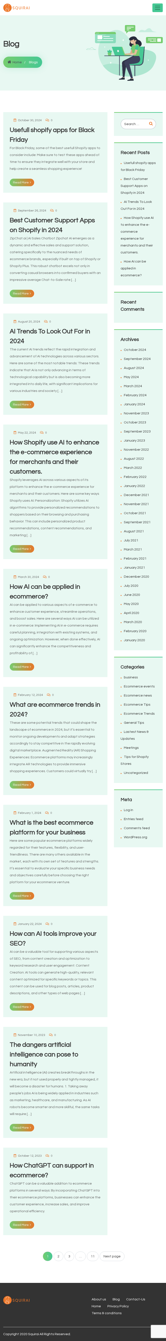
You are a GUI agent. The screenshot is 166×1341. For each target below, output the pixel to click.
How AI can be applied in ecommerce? (133, 268)
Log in (128, 810)
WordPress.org (135, 837)
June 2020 (132, 595)
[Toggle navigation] (157, 7)
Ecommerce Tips (137, 704)
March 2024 (133, 386)
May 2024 (131, 377)
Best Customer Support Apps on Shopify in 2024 (134, 185)
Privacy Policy (118, 1306)
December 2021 (136, 495)
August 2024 (134, 368)
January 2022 (134, 486)
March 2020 (133, 622)
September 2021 (137, 522)
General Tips (134, 722)
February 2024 (135, 395)
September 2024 (137, 359)
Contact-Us (135, 1299)
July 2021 (131, 540)
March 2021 (133, 549)
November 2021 (136, 504)
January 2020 (134, 640)
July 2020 (131, 585)
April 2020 (131, 613)
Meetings (131, 747)
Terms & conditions (107, 1313)
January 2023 (134, 440)
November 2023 (136, 413)
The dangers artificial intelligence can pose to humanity (44, 1054)
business (131, 677)
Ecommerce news (138, 695)
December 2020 (136, 576)
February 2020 (135, 631)
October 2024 (135, 350)
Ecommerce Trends (139, 713)
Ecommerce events (139, 686)
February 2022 (135, 477)
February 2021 (135, 558)
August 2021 (134, 531)
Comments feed (137, 828)
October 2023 (135, 422)
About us (99, 1299)
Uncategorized (136, 773)
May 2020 (131, 604)
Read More (21, 182)
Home (17, 62)
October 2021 (135, 513)
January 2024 (134, 404)
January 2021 (134, 567)
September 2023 (137, 431)
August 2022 (134, 458)
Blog (116, 1299)
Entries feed (133, 819)
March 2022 (133, 467)
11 (93, 1256)
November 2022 (136, 449)
